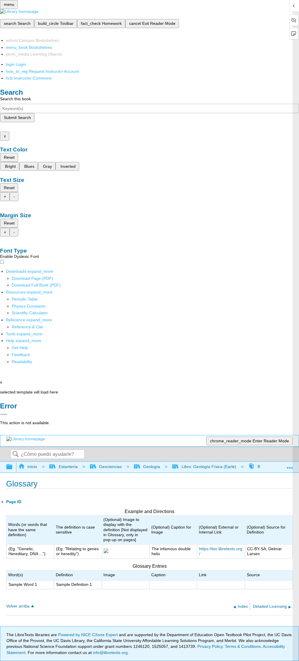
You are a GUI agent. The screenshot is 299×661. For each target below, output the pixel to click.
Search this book (15, 98)
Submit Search (17, 117)
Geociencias (110, 466)
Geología (151, 466)
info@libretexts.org (110, 652)
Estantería (68, 466)
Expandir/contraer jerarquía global (13, 467)
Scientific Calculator (30, 312)
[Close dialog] (3, 414)
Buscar (15, 454)
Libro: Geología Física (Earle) (208, 466)
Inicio (32, 466)
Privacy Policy (209, 646)
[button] (21, 354)
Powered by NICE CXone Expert (88, 634)
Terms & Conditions (243, 646)
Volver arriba (17, 606)
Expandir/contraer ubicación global (290, 465)
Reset (9, 157)
